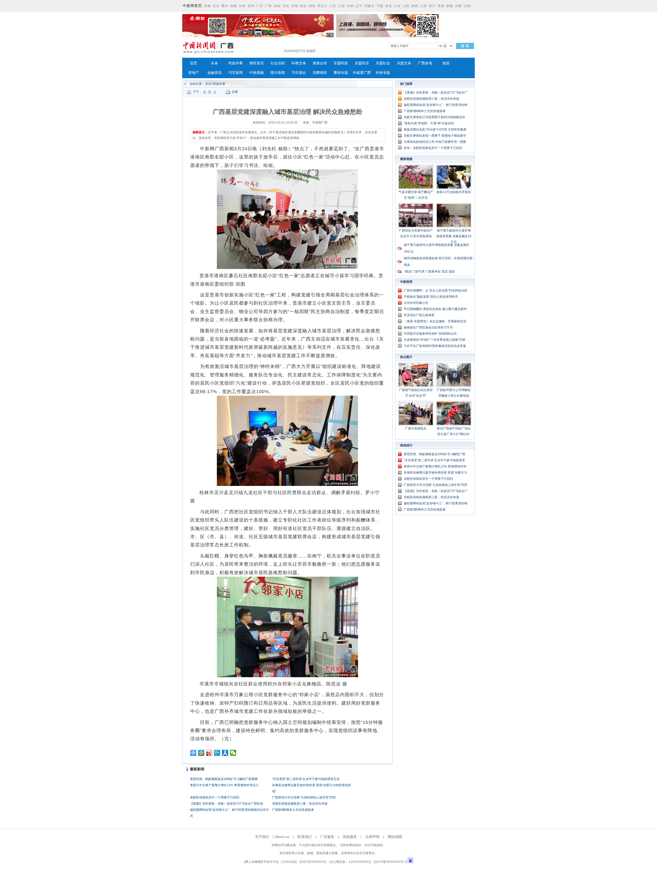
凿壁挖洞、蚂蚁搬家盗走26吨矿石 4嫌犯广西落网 (224, 779)
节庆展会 (299, 73)
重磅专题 (341, 73)
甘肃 (242, 6)
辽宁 (359, 6)
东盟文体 (404, 63)
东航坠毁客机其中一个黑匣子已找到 (214, 797)
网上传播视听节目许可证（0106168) (270, 862)
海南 (277, 6)
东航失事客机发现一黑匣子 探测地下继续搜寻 (435, 135)
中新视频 (256, 73)
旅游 (446, 63)
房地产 (193, 73)
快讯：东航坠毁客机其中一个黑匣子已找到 (433, 148)
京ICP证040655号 (312, 862)
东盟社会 (383, 63)
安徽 (207, 6)
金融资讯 (214, 73)
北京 (216, 6)
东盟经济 (362, 63)
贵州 (251, 6)
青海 (388, 6)
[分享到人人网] (225, 753)
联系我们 (304, 837)
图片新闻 (277, 73)
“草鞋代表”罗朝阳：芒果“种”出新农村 (429, 123)
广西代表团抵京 (416, 428)
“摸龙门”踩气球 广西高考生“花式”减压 (429, 271)
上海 (423, 6)
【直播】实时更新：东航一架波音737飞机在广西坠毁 (226, 803)
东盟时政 (341, 63)
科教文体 (299, 63)
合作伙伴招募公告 (416, 303)
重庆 (224, 6)
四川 (432, 6)
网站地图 (395, 837)
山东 (397, 6)
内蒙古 (369, 6)
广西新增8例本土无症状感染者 (293, 810)
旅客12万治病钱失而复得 (454, 192)
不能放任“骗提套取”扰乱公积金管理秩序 (431, 296)
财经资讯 (256, 63)
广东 (259, 6)
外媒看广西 (362, 73)
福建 (233, 6)
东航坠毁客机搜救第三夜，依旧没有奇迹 (299, 803)
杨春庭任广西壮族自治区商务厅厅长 (428, 327)
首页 (193, 63)
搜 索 (465, 46)
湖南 (312, 6)
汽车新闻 (235, 73)
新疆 (449, 6)
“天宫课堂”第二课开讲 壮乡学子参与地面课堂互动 (306, 779)
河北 (286, 6)
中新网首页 (192, 6)
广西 (268, 6)
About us (282, 837)
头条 (214, 63)
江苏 (333, 6)
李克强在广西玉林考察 (419, 315)
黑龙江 (322, 6)
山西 (406, 6)
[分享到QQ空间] (201, 753)
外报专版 (383, 73)
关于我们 (262, 837)
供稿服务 (350, 837)
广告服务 (327, 837)
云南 (467, 6)
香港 (441, 6)
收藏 (235, 92)
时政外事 (235, 63)
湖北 (303, 6)
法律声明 (372, 837)
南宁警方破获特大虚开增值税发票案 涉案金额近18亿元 (453, 236)
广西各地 (425, 63)
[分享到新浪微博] (209, 753)
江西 (341, 6)
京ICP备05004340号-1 (390, 862)
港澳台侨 (320, 63)
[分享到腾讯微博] (217, 753)
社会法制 (277, 63)
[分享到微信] (233, 753)
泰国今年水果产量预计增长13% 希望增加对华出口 (224, 785)
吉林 (350, 6)
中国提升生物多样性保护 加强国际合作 (430, 333)
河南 (294, 6)
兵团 (458, 6)
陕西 (414, 6)
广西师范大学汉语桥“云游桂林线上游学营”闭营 (304, 797)
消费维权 (320, 73)
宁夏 (379, 6)
